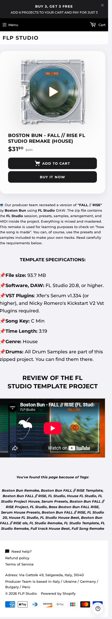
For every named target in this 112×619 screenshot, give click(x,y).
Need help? (21, 551)
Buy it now (52, 177)
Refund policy (17, 558)
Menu (13, 25)
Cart (101, 25)
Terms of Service (19, 564)
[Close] (102, 5)
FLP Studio (21, 38)
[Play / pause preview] (52, 92)
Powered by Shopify (58, 593)
